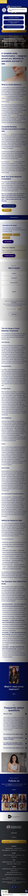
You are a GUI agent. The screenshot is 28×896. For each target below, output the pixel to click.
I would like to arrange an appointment (14, 22)
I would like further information (13, 27)
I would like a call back (13, 17)
